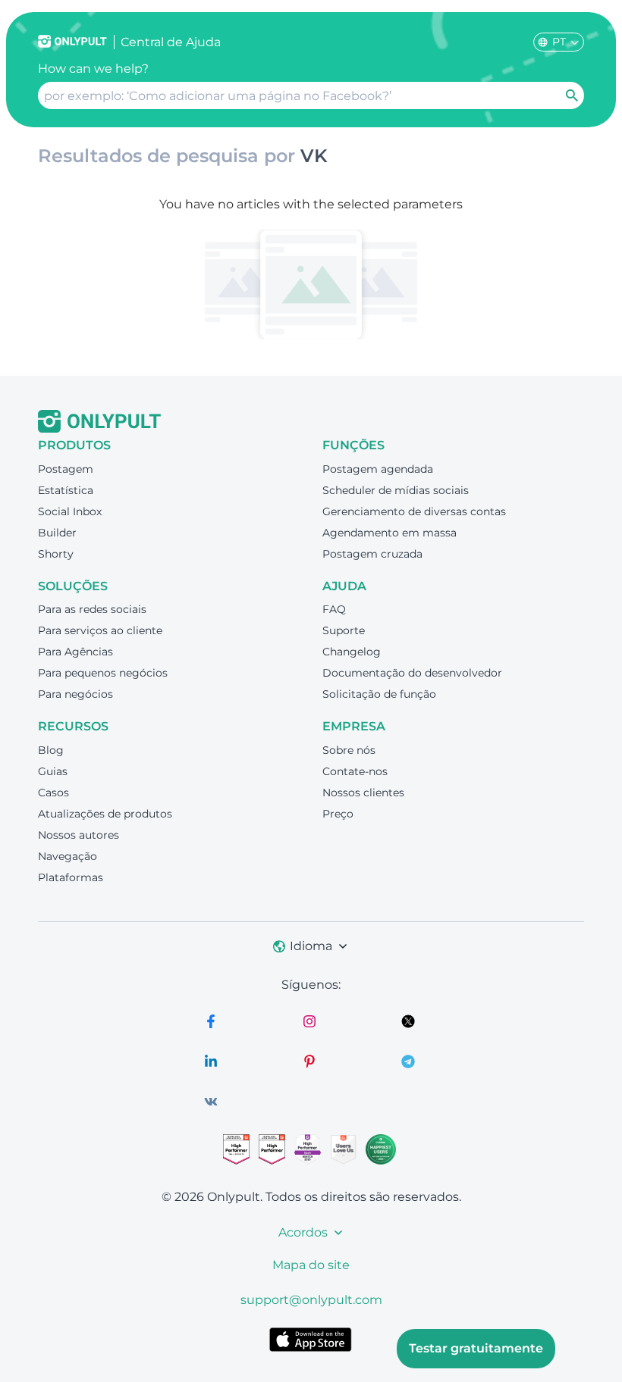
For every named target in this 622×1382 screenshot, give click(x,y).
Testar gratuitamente (476, 1348)
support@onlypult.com (311, 1300)
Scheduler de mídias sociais (395, 490)
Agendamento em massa (389, 532)
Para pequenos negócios (103, 673)
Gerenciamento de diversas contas (414, 511)
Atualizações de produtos (105, 814)
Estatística (65, 490)
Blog (51, 750)
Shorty (56, 554)
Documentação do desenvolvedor (412, 673)
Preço (337, 814)
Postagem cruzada (372, 554)
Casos (53, 792)
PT (559, 41)
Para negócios (75, 694)
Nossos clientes (363, 792)
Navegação (67, 856)
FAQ (334, 609)
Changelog (351, 651)
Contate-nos (355, 771)
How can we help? (93, 68)
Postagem (65, 469)
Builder (57, 532)
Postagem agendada (377, 469)
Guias (53, 771)
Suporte (343, 630)
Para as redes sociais (92, 609)
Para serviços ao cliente (100, 630)
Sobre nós (348, 750)
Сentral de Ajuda (171, 42)
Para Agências (75, 651)
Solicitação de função (379, 694)
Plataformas (70, 877)
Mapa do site (311, 1265)
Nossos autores (78, 835)
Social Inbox (70, 511)
